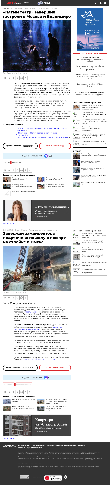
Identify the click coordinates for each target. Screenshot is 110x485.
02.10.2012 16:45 (8, 9)
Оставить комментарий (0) (55, 146)
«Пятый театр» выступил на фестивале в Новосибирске (43, 137)
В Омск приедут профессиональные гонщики (22, 185)
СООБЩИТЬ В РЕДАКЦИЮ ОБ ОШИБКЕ (30, 448)
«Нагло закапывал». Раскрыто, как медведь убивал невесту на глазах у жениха (94, 142)
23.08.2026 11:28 (8, 230)
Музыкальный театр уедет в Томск (23, 191)
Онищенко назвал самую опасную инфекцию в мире (92, 168)
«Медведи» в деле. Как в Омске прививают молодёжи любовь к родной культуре (57, 401)
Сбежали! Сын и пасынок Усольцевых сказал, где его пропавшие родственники (94, 128)
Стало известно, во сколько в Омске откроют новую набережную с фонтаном (89, 68)
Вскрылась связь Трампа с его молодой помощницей (91, 161)
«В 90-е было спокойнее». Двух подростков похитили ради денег (93, 241)
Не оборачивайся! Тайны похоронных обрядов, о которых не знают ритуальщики (23, 408)
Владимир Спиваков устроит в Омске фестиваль (22, 178)
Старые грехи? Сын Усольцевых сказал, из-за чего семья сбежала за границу (94, 114)
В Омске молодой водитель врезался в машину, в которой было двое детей (90, 76)
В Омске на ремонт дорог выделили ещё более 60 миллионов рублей (89, 94)
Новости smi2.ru (10, 224)
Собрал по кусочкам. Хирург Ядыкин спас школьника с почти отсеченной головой (94, 121)
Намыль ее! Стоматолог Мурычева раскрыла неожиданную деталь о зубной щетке (93, 135)
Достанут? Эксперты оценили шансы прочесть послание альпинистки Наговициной (94, 263)
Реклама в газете (39, 445)
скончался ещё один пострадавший (40, 359)
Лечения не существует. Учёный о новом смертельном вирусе (93, 256)
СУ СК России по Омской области (14, 292)
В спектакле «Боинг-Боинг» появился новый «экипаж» (55, 185)
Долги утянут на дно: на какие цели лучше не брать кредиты (93, 183)
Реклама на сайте (24, 445)
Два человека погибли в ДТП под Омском (90, 85)
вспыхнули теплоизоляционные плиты (38, 328)
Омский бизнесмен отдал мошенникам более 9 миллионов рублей (89, 59)
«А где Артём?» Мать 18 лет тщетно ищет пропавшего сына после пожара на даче (93, 270)
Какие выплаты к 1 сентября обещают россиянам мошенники (93, 176)
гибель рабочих (32, 312)
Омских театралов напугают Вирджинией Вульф (55, 178)
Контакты (81, 445)
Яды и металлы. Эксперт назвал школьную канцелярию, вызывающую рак (92, 107)
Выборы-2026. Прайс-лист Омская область (61, 445)
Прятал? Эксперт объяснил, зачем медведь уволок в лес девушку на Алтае (93, 249)
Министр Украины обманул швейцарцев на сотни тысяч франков (93, 154)
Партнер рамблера (37, 477)
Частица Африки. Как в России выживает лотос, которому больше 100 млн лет (93, 235)
